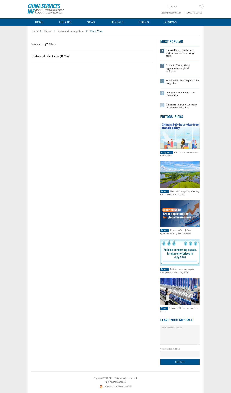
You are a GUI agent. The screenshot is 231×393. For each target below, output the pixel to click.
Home (39, 22)
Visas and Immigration (71, 30)
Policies (65, 22)
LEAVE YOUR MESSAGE (176, 320)
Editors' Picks (171, 116)
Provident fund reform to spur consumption (180, 94)
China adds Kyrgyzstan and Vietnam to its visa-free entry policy (180, 53)
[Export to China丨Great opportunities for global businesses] (180, 213)
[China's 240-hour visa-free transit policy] (180, 136)
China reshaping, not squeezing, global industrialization (182, 106)
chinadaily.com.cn (171, 13)
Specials (117, 22)
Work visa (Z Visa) (43, 44)
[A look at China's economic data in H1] (180, 291)
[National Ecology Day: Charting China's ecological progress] (180, 174)
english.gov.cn (195, 13)
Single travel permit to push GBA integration (182, 82)
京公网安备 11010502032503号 (117, 386)
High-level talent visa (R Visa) (51, 56)
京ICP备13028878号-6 (115, 382)
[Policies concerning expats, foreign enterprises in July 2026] (180, 252)
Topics (144, 22)
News (91, 22)
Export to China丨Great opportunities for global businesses (178, 68)
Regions (170, 22)
